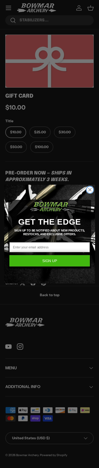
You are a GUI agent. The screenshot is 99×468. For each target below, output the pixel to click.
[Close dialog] (89, 189)
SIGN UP (49, 261)
